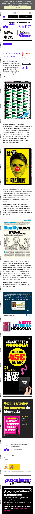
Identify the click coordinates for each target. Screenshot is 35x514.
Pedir (23, 428)
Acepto (18, 7)
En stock (24, 59)
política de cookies (22, 5)
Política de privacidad (9, 456)
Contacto (6, 459)
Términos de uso (7, 454)
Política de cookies (8, 457)
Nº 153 (25, 416)
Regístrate (25, 17)
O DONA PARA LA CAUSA (15, 510)
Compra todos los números (17, 407)
